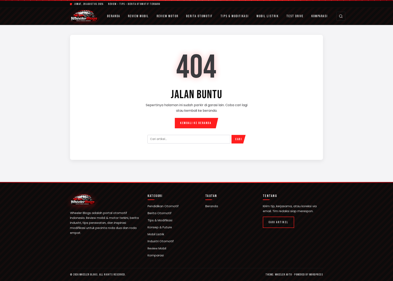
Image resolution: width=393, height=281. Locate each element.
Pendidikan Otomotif (163, 206)
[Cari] (340, 16)
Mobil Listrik (267, 16)
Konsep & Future (160, 227)
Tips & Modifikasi (234, 16)
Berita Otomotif (199, 16)
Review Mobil (138, 16)
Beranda (113, 16)
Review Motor (167, 16)
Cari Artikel (278, 222)
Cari (238, 139)
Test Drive (295, 16)
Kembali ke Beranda (195, 123)
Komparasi (319, 16)
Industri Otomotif (161, 241)
